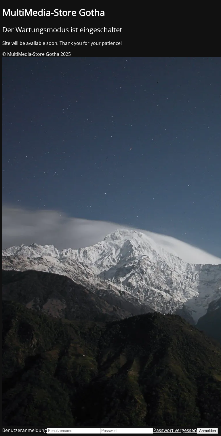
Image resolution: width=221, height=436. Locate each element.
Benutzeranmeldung (24, 430)
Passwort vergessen (175, 430)
